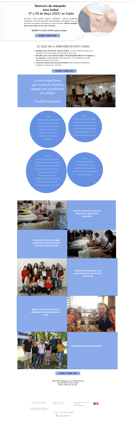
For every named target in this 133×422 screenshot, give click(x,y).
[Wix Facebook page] (94, 403)
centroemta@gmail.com (79, 405)
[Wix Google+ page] (97, 403)
